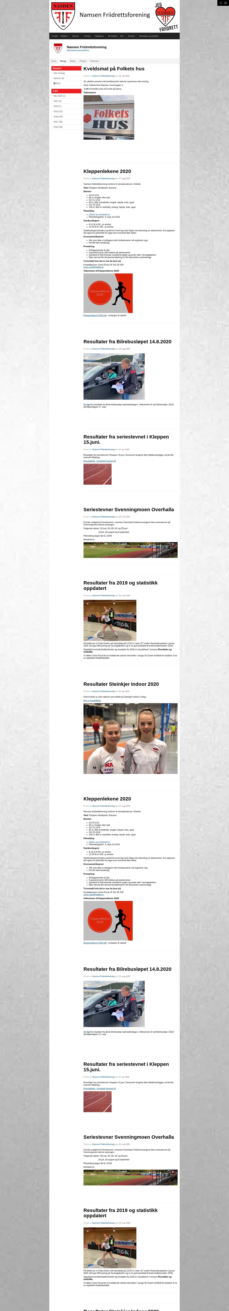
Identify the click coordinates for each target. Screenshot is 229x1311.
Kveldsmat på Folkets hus (114, 68)
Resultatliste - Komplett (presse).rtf (99, 461)
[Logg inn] (225, 3)
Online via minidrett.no (99, 214)
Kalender (94, 61)
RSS (57, 83)
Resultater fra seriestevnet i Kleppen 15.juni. (126, 439)
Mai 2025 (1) (59, 96)
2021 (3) (57, 101)
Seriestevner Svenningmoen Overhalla (128, 509)
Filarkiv (83, 61)
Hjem (53, 61)
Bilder (73, 61)
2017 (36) (58, 122)
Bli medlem (113, 36)
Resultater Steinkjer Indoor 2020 (121, 684)
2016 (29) (58, 127)
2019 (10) (58, 111)
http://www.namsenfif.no (78, 50)
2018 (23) (58, 116)
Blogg (63, 61)
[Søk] (220, 3)
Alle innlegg (59, 73)
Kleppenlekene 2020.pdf (95, 315)
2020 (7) (57, 106)
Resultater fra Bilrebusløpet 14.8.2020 (127, 341)
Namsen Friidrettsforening (103, 76)
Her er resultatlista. (92, 700)
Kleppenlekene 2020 (107, 171)
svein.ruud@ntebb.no (93, 267)
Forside (55, 36)
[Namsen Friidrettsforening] (114, 16)
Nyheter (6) (59, 78)
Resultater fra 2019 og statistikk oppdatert (120, 585)
